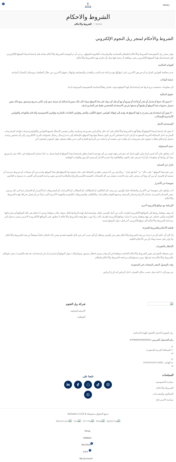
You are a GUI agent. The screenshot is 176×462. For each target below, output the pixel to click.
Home (98, 24)
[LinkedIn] (68, 385)
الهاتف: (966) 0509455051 (156, 362)
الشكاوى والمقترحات (163, 393)
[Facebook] (78, 385)
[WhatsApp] (88, 395)
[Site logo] (88, 4)
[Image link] (160, 314)
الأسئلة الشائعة (77, 311)
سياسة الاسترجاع (164, 399)
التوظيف (81, 316)
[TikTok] (98, 385)
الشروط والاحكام (164, 387)
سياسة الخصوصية (164, 382)
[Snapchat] (88, 385)
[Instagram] (108, 385)
